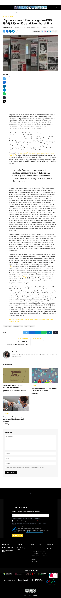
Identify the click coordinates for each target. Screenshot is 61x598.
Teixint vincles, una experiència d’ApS (17, 344)
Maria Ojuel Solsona (8, 27)
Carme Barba (35, 393)
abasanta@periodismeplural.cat (39, 552)
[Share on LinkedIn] (10, 31)
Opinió (34, 385)
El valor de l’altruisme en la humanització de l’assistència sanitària (13, 419)
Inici (3, 12)
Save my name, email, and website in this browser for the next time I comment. (25, 467)
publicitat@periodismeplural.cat (39, 555)
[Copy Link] (4, 97)
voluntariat (31, 326)
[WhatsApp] (4, 93)
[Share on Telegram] (13, 31)
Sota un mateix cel (38, 341)
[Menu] (4, 7)
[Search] (57, 7)
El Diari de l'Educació (7, 547)
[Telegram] (4, 90)
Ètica (26, 326)
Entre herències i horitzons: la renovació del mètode (13, 386)
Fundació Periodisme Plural (7, 550)
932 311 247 (34, 561)
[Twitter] (4, 78)
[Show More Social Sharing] (16, 31)
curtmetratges (23, 277)
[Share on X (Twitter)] (4, 31)
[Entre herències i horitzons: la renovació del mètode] (16, 375)
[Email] (4, 101)
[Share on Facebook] (7, 31)
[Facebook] (4, 82)
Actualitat (8, 16)
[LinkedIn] (4, 86)
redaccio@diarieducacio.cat (38, 554)
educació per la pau (18, 326)
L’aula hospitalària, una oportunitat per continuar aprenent (44, 390)
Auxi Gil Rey (6, 424)
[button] (30, 493)
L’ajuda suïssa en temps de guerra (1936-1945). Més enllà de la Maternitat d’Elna (29, 21)
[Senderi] (30, 7)
